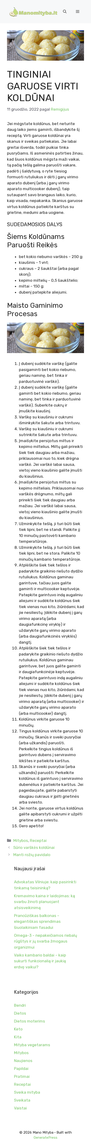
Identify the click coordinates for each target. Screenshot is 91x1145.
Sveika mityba (27, 1092)
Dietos (20, 1013)
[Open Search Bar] (64, 12)
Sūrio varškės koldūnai (34, 847)
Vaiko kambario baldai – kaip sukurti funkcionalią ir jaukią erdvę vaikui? (40, 961)
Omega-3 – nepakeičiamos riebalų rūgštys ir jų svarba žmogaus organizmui (45, 941)
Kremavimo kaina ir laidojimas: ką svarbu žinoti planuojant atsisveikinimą (44, 901)
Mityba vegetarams (32, 1044)
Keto (18, 1029)
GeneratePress (45, 1137)
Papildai (21, 1068)
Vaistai (20, 1108)
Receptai (38, 840)
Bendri (20, 1005)
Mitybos (20, 840)
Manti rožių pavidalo (31, 854)
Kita (17, 1037)
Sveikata (22, 1100)
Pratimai (22, 1076)
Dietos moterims (29, 1021)
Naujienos (23, 1060)
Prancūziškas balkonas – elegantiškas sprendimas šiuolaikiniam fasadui (37, 921)
